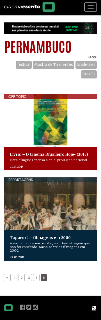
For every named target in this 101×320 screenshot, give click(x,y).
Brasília (88, 74)
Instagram (35, 307)
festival (23, 64)
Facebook (22, 307)
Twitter (28, 307)
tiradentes (86, 64)
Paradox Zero (94, 308)
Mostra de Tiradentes (53, 64)
